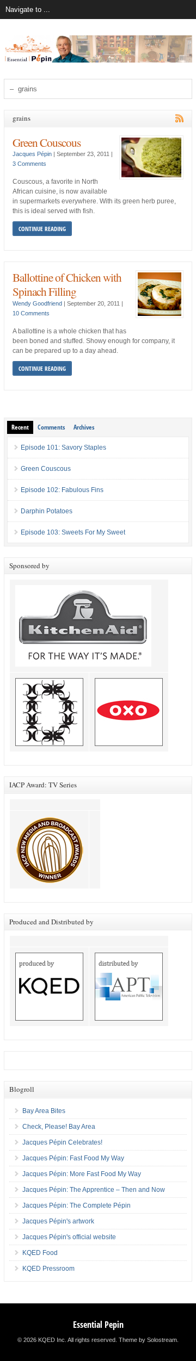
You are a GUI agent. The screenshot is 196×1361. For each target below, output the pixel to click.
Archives (84, 427)
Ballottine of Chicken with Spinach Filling (67, 284)
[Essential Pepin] (98, 60)
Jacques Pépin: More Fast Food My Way (81, 1174)
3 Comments (29, 163)
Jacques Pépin (32, 154)
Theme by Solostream (148, 1340)
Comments (51, 427)
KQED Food (40, 1253)
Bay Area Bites (43, 1111)
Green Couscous (47, 142)
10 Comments (31, 313)
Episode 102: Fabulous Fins (62, 490)
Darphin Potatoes (46, 511)
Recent (20, 427)
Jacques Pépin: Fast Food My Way (73, 1158)
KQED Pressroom (48, 1268)
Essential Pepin (98, 1325)
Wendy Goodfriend (37, 303)
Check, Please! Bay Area (58, 1126)
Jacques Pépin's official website (69, 1237)
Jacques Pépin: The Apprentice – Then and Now (93, 1190)
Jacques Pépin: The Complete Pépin (76, 1205)
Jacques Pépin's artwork (58, 1221)
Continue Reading (42, 229)
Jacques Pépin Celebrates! (62, 1142)
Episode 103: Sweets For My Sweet (73, 532)
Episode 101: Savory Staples (63, 447)
